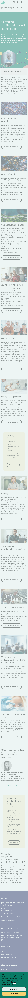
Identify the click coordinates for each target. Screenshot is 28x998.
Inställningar (14, 989)
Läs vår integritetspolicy (9, 983)
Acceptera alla (14, 994)
